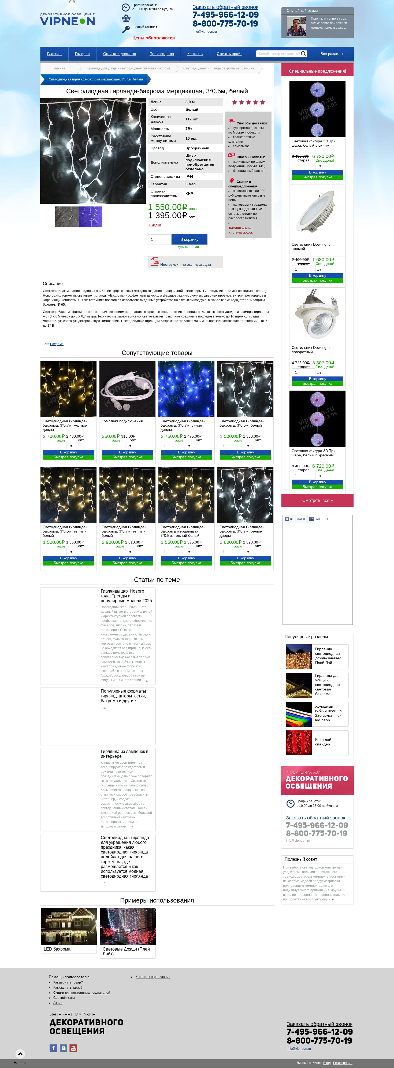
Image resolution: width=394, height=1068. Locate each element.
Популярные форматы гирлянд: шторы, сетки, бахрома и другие (123, 696)
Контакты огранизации (153, 977)
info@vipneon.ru (205, 32)
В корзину (317, 172)
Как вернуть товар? (68, 982)
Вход (327, 1063)
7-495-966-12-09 (226, 15)
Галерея (82, 53)
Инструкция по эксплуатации (185, 264)
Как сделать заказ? (68, 987)
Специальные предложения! (317, 71)
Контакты (195, 53)
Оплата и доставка (119, 53)
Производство (162, 53)
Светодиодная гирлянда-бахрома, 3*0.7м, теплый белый (124, 531)
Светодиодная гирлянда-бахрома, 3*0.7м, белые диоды (242, 531)
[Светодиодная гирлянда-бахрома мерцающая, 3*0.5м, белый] (93, 203)
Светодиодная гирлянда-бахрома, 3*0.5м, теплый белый (65, 531)
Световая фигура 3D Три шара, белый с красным (314, 453)
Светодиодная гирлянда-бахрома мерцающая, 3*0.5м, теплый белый (183, 531)
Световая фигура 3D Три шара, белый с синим (314, 143)
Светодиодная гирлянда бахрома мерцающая (218, 68)
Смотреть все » (317, 500)
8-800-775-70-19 (225, 24)
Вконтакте (298, 519)
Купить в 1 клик (188, 247)
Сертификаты (64, 998)
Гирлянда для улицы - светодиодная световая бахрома (128, 68)
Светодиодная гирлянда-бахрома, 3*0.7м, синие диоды (183, 425)
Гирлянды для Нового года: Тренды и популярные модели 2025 (126, 596)
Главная (54, 53)
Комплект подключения (122, 421)
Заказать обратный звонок (225, 7)
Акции (57, 1003)
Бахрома (57, 344)
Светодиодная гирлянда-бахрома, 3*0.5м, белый (242, 423)
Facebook (322, 519)
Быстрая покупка (317, 177)
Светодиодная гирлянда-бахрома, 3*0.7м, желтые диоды (65, 425)
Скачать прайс (229, 53)
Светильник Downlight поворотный (311, 349)
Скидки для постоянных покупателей (81, 993)
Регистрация (342, 1063)
